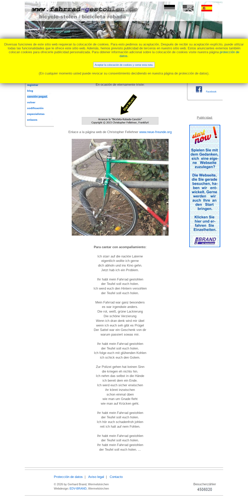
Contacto (116, 477)
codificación (35, 108)
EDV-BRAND (78, 488)
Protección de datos (68, 477)
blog (30, 90)
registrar (32, 84)
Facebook (211, 91)
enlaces (32, 119)
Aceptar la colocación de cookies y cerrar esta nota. (124, 64)
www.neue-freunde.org (155, 132)
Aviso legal (96, 477)
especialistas (36, 113)
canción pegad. (37, 96)
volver (31, 102)
